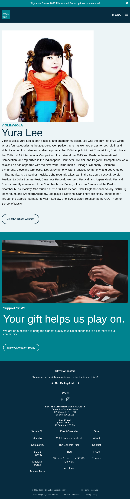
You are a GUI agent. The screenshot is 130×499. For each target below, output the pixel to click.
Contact (96, 445)
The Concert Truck (69, 445)
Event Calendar (69, 431)
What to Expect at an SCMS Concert (69, 460)
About (96, 438)
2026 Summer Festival (69, 438)
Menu (117, 14)
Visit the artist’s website (20, 219)
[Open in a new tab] (62, 399)
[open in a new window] (65, 383)
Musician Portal (37, 463)
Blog (69, 451)
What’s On (37, 431)
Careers (96, 458)
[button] (21, 347)
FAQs (96, 451)
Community (37, 445)
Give (96, 431)
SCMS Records (37, 453)
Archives (69, 468)
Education (37, 438)
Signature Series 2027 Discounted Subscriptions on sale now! (65, 3)
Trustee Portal (37, 471)
